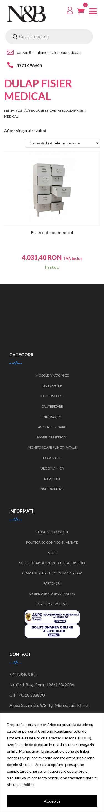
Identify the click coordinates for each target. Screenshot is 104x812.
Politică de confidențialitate (52, 542)
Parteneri (52, 583)
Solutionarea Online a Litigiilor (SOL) (52, 563)
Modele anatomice (52, 375)
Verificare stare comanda (52, 594)
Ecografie (52, 458)
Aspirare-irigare (52, 427)
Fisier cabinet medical (52, 232)
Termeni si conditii (52, 532)
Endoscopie (52, 417)
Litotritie (52, 478)
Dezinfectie (52, 386)
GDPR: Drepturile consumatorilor (52, 573)
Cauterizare (52, 406)
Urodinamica (52, 468)
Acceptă (52, 801)
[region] (52, 762)
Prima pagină (15, 110)
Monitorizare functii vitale (52, 447)
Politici (28, 784)
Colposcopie (52, 396)
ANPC (52, 552)
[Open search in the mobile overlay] (49, 36)
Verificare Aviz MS (52, 604)
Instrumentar (52, 489)
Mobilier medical (52, 437)
